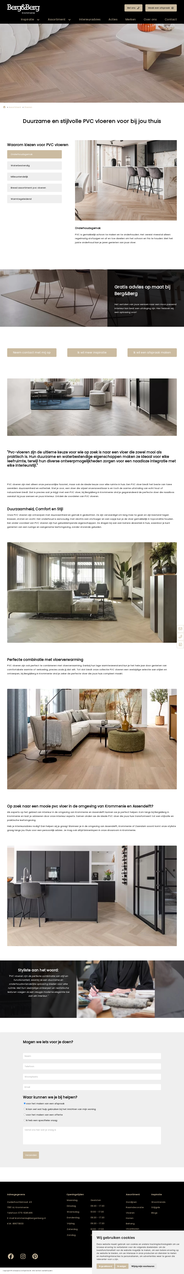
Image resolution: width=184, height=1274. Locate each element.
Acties (113, 19)
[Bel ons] (180, 636)
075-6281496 (25, 1212)
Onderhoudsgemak (22, 154)
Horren (129, 1218)
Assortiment (57, 19)
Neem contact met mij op (32, 352)
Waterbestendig (20, 165)
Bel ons (131, 7)
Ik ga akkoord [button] (105, 1266)
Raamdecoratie (135, 1207)
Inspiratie (27, 19)
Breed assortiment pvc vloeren (28, 187)
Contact (171, 19)
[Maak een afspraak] (180, 644)
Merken (130, 19)
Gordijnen (131, 1202)
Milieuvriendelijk (19, 176)
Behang (130, 1223)
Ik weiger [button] (121, 1266)
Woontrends (158, 1202)
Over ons (150, 19)
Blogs (154, 1212)
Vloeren (130, 1212)
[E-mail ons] (180, 629)
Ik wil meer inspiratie (92, 352)
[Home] (4, 107)
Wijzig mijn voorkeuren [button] (142, 1266)
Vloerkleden (132, 1228)
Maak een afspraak (159, 7)
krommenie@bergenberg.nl (30, 1218)
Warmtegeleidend (21, 198)
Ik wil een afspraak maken (152, 352)
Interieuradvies (90, 19)
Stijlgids (155, 1207)
